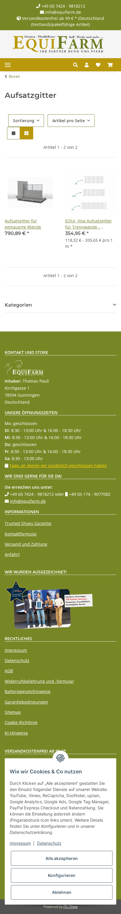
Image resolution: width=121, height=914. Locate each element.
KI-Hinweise (16, 733)
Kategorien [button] (18, 305)
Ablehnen (61, 892)
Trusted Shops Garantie (28, 523)
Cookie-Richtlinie (21, 722)
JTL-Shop (70, 906)
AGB (9, 670)
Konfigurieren (61, 875)
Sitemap (13, 712)
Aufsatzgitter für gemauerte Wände (23, 224)
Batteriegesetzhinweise (28, 691)
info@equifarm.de (62, 12)
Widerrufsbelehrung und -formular (39, 681)
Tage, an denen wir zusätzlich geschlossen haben (58, 465)
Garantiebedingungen (26, 702)
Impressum (16, 650)
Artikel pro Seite (68, 120)
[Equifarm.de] (58, 44)
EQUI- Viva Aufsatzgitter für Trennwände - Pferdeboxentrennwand (88, 224)
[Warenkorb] (110, 65)
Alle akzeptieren (62, 858)
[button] (77, 65)
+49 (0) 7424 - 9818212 (62, 6)
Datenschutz (17, 660)
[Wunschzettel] (98, 65)
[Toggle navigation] (8, 64)
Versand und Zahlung (26, 544)
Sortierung (23, 120)
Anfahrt (12, 554)
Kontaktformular (21, 534)
